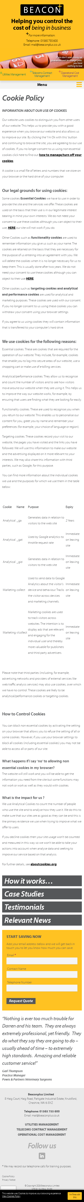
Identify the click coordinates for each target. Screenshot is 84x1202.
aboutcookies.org (44, 864)
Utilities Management (42, 1124)
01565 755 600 (49, 41)
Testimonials (24, 907)
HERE (12, 228)
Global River (45, 1189)
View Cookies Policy (11, 1196)
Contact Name (16, 969)
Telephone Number (19, 982)
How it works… (28, 881)
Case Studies (24, 894)
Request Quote (21, 1000)
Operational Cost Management (42, 1135)
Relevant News (27, 920)
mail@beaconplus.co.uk (46, 45)
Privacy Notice (8, 1180)
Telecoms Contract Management (42, 1129)
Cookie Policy (8, 1176)
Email (11, 955)
